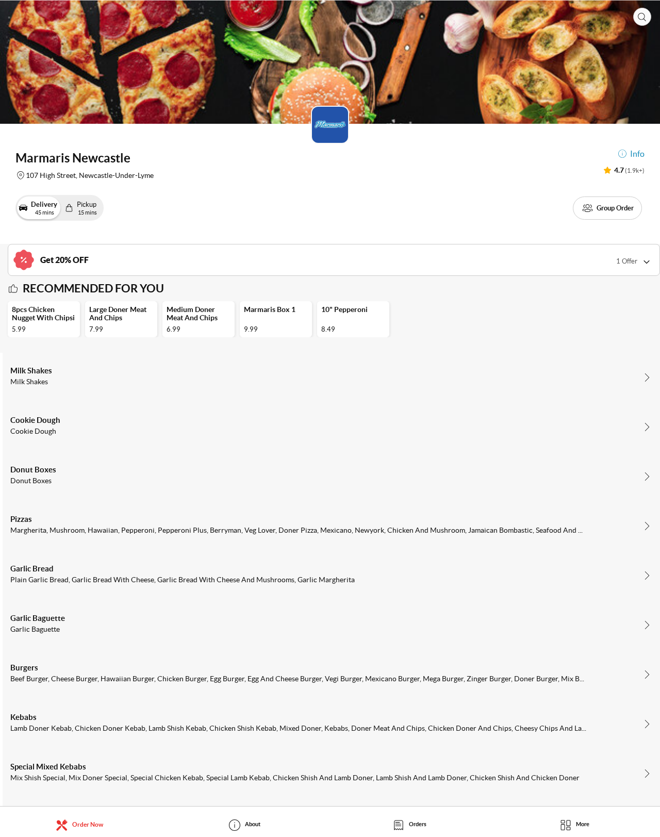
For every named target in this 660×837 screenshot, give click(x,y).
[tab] (82, 824)
